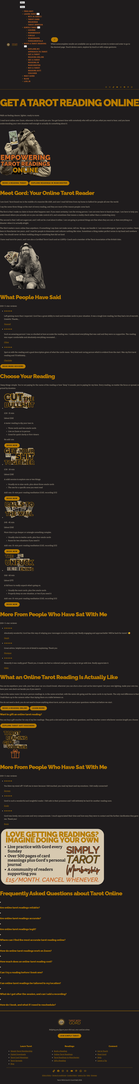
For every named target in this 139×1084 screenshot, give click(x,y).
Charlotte (8, 360)
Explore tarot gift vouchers (18, 726)
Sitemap (94, 1075)
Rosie (6, 824)
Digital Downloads (18, 1054)
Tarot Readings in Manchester (66, 1057)
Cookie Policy (72, 1075)
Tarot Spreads (16, 1061)
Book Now (12, 445)
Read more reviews (13, 366)
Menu (22, 2)
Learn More (38, 708)
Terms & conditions (59, 1075)
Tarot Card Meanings (19, 1057)
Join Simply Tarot (69, 1036)
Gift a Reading (60, 1061)
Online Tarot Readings (63, 1054)
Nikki (6, 668)
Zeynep (7, 791)
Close (22, 7)
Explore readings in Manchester (49, 183)
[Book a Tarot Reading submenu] (25, 46)
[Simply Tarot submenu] (38, 27)
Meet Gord (101, 1054)
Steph (6, 638)
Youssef (7, 324)
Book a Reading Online (15, 708)
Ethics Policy (46, 1075)
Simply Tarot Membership (21, 1051)
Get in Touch (102, 1051)
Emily (6, 806)
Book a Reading (60, 1051)
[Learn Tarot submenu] (38, 14)
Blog (12, 1064)
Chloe (6, 342)
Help (99, 1057)
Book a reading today (14, 183)
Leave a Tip (102, 1061)
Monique (7, 653)
